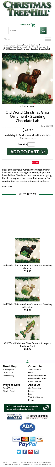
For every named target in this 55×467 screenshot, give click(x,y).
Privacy (31, 391)
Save (37, 163)
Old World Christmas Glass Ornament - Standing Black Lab (27, 267)
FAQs (30, 372)
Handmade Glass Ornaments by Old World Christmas (24, 47)
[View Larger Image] (27, 78)
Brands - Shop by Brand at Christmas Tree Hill (27, 45)
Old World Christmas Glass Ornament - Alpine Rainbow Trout (27, 344)
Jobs (30, 394)
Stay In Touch (9, 391)
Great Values (8, 388)
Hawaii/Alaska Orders (37, 378)
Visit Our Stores (35, 397)
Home (5, 45)
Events (31, 400)
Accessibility (8, 375)
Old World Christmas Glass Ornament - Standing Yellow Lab (27, 305)
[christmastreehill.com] (27, 8)
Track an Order (34, 369)
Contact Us (8, 372)
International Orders (37, 375)
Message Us (8, 369)
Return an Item (35, 381)
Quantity (22, 144)
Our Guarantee (34, 388)
